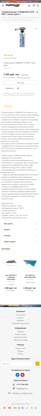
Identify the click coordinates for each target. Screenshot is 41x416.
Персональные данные (20, 323)
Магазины (20, 320)
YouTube (22, 375)
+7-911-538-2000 (22, 384)
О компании (20, 315)
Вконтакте (18, 375)
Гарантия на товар (20, 340)
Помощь (20, 332)
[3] (8, 55)
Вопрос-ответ (20, 348)
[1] (5, 55)
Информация (20, 328)
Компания (20, 311)
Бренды (20, 351)
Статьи (20, 354)
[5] (12, 55)
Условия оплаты (20, 334)
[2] (6, 55)
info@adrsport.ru (22, 389)
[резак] (20, 37)
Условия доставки (20, 337)
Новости (20, 318)
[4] (10, 55)
